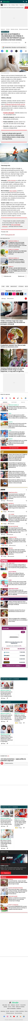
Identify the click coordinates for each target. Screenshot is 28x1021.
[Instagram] (14, 294)
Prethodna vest (7, 276)
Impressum (12, 1011)
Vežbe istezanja (11, 180)
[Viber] (2, 294)
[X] (10, 294)
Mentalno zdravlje (14, 29)
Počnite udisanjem (8, 112)
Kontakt (7, 1011)
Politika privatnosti (10, 1013)
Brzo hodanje (13, 190)
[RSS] (22, 398)
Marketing (3, 1011)
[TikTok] (21, 294)
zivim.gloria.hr (9, 234)
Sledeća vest (21, 276)
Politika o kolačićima (19, 1011)
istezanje (21, 286)
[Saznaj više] (26, 852)
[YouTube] (17, 294)
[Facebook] (6, 294)
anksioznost (14, 286)
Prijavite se (6, 873)
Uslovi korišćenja (18, 1013)
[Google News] (25, 294)
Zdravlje (7, 29)
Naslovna (3, 29)
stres (3, 286)
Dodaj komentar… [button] (9, 763)
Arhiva (26, 1011)
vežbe (7, 286)
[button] (25, 43)
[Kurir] (5, 2)
